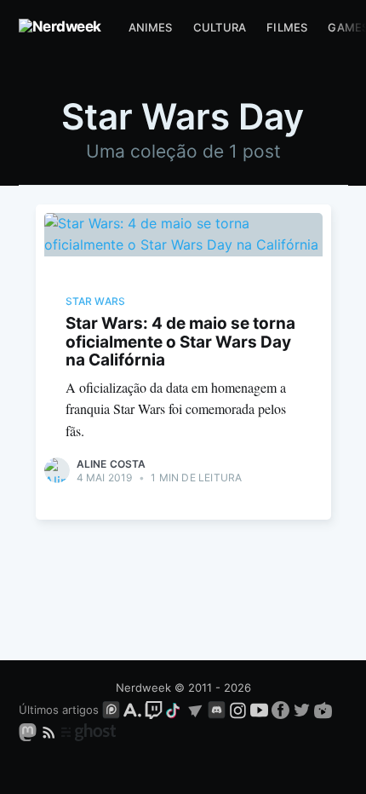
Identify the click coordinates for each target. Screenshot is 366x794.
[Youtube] (259, 709)
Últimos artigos (59, 709)
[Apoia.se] (134, 709)
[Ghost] (88, 731)
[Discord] (217, 709)
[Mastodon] (29, 731)
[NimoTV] (323, 709)
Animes (151, 27)
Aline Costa (111, 463)
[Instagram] (238, 709)
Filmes (286, 27)
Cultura (219, 27)
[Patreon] (111, 709)
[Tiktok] (174, 709)
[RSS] (50, 731)
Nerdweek (143, 687)
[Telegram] (195, 709)
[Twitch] (154, 709)
